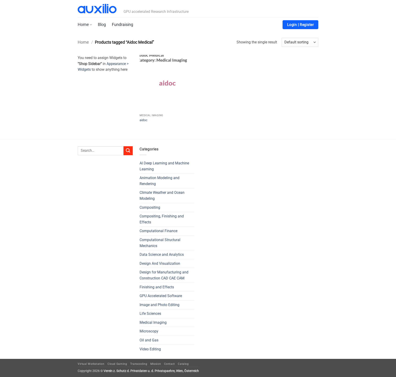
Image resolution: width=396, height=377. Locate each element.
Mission (155, 364)
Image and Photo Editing (159, 305)
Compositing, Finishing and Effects (162, 219)
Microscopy (149, 331)
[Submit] (128, 150)
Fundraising (122, 24)
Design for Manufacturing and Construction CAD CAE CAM (164, 275)
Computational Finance (158, 231)
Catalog (183, 364)
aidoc (143, 120)
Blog (102, 24)
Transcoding (138, 364)
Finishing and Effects (157, 287)
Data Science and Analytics (162, 254)
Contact (169, 364)
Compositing (150, 207)
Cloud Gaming (117, 364)
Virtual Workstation (91, 364)
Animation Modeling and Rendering (159, 181)
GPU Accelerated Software (161, 296)
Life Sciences (150, 313)
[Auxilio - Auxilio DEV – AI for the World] (97, 9)
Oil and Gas (149, 340)
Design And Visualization (160, 263)
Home (83, 24)
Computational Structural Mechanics (160, 243)
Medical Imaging (153, 322)
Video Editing (150, 349)
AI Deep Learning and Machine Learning (164, 166)
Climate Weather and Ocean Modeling (162, 195)
